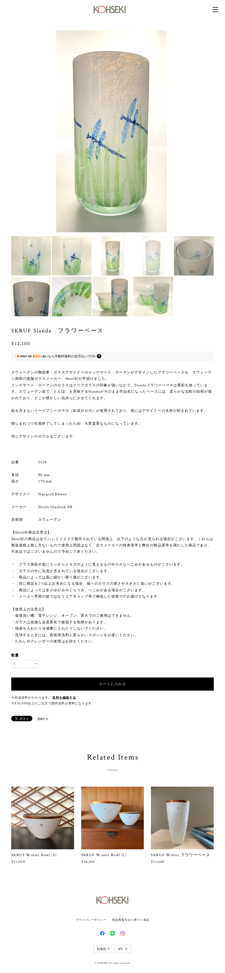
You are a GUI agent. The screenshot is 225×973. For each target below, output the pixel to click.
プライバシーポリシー (91, 919)
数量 (15, 655)
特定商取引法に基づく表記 (130, 919)
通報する (42, 718)
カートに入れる (112, 684)
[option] (112, 131)
